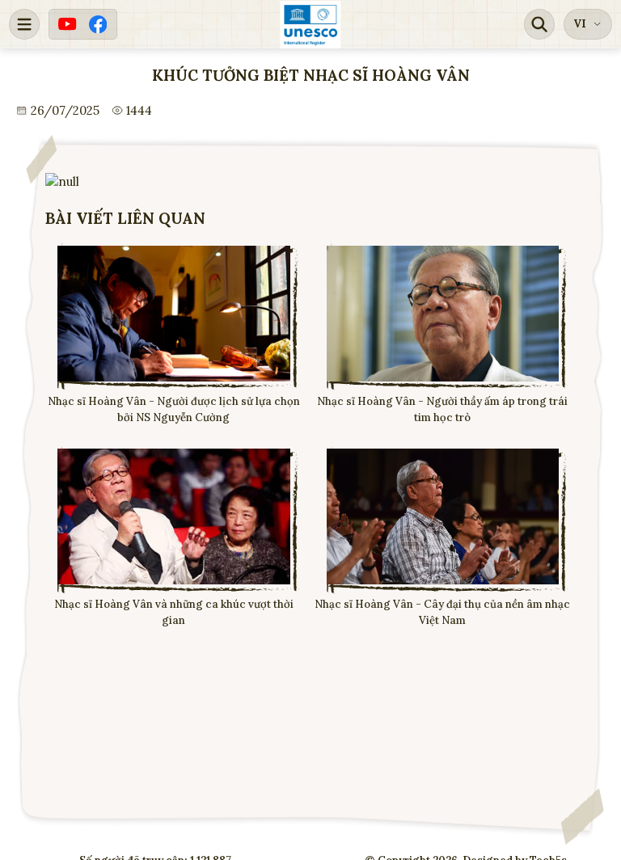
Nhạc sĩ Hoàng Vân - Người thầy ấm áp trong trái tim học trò (442, 409)
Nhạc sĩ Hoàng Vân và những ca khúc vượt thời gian (174, 612)
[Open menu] (24, 24)
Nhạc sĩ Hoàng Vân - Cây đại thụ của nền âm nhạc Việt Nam (442, 612)
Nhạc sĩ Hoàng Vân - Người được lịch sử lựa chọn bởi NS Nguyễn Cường (174, 409)
